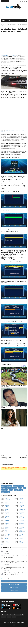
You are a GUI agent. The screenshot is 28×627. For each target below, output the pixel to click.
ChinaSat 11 (21, 527)
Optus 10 (7, 503)
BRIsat (20, 506)
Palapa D (7, 523)
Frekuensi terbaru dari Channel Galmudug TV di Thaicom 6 (15, 556)
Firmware (16, 614)
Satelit (14, 617)
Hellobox (15, 486)
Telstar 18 (21, 509)
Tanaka (16, 490)
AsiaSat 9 (7, 516)
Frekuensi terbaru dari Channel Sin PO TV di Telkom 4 (15, 550)
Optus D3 (7, 505)
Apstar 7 (6, 539)
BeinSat (3, 486)
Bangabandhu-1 (22, 517)
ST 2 (20, 533)
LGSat (8, 488)
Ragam (9, 617)
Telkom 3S (7, 519)
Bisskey (3, 614)
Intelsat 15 (7, 535)
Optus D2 (7, 506)
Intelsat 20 (7, 542)
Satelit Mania (20, 622)
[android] (26, 1)
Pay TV (21, 614)
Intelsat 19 (7, 501)
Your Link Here (14, 587)
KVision (3, 488)
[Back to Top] (14, 625)
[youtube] (24, 1)
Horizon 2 (21, 534)
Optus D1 (21, 501)
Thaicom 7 (21, 516)
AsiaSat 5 (7, 527)
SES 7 (6, 524)
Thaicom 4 (7, 517)
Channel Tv (9, 614)
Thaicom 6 (7, 538)
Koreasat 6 (21, 519)
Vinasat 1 (21, 510)
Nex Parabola (4, 490)
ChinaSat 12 (7, 534)
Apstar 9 (6, 509)
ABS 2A (6, 541)
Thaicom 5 (21, 537)
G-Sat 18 (20, 541)
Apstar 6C (7, 510)
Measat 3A (21, 531)
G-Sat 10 (20, 535)
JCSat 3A (7, 513)
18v (24, 509)
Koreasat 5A (21, 521)
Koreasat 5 (7, 521)
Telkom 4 (7, 526)
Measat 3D (7, 533)
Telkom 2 (21, 502)
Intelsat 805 (21, 499)
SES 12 (20, 528)
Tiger (21, 490)
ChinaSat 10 (21, 523)
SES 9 (20, 524)
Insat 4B (6, 537)
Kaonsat (22, 486)
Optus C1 (21, 503)
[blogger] (20, 1)
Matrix (20, 488)
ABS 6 (6, 502)
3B (24, 531)
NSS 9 (6, 498)
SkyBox (11, 490)
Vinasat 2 (7, 512)
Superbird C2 (21, 508)
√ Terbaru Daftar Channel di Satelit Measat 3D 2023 (14, 567)
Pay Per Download (14, 584)
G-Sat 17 (6, 531)
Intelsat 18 (21, 498)
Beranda (2, 24)
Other (7, 492)
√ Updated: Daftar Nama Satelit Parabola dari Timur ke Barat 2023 (15, 562)
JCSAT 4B (21, 514)
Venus (2, 492)
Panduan (6, 24)
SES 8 (6, 530)
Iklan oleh (6, 578)
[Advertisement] (14, 14)
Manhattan (14, 488)
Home (3, 20)
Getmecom (9, 486)
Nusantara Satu (8, 508)
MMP (24, 488)
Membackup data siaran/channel (9, 55)
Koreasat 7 (7, 520)
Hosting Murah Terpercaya (14, 581)
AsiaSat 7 (21, 526)
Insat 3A (20, 530)
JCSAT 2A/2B (21, 505)
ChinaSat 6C (21, 512)
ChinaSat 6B (21, 520)
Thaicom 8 (21, 538)
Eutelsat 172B (7, 499)
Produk (3, 617)
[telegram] (22, 1)
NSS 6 (6, 528)
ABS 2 (20, 539)
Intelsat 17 (21, 542)
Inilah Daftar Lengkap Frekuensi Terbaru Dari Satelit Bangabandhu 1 (15, 573)
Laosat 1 (20, 513)
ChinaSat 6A (7, 514)
